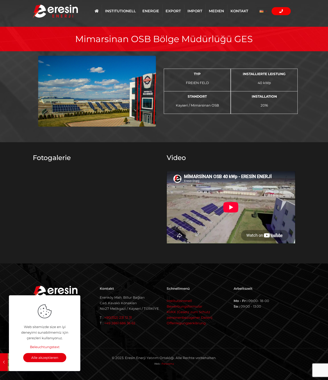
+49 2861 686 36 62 (119, 323)
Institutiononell (179, 301)
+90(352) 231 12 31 (118, 317)
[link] (97, 91)
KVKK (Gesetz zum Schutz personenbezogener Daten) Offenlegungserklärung (189, 317)
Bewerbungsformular (184, 306)
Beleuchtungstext (45, 347)
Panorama (168, 363)
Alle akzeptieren (44, 357)
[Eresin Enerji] (55, 11)
